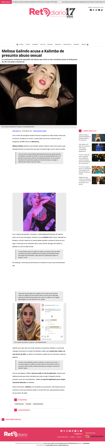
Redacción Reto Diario (39, 131)
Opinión (83, 44)
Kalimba (28, 404)
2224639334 (86, 443)
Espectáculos (19, 404)
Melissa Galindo (38, 404)
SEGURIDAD (35, 44)
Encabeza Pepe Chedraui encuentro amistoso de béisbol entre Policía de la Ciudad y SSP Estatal (30, 2)
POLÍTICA (42, 44)
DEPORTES (76, 44)
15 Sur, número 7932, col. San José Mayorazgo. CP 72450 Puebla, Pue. (61, 443)
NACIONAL (50, 44)
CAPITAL (28, 44)
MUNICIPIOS (58, 44)
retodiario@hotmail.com (51, 445)
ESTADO (21, 44)
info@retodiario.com (63, 445)
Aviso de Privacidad (62, 437)
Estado (79, 437)
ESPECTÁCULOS (67, 44)
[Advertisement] (52, 31)
